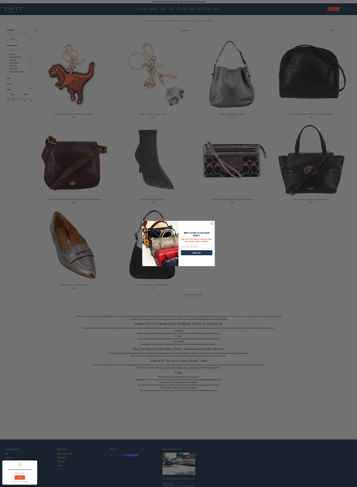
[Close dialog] (212, 223)
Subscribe (196, 253)
